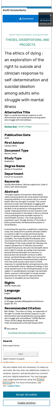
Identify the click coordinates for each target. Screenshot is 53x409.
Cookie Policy (13, 386)
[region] (26, 385)
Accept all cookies (26, 394)
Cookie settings (26, 402)
